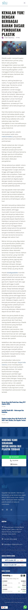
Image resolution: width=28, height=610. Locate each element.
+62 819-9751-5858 (10, 539)
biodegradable (12, 273)
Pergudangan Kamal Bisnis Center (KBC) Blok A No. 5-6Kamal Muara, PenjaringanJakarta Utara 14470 (13, 530)
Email (15, 464)
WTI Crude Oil (10, 560)
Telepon (15, 460)
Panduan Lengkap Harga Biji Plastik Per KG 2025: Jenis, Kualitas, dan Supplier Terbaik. (14, 419)
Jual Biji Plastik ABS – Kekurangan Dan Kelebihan (13, 411)
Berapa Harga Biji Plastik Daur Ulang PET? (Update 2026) (14, 403)
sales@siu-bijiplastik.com (13, 544)
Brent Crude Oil (10, 565)
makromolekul (7, 136)
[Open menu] (24, 3)
